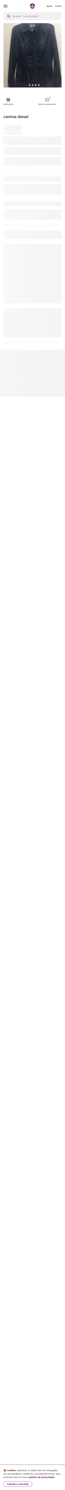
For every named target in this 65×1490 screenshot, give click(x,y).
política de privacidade (41, 1477)
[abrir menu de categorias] (5, 6)
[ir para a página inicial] (32, 7)
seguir (54, 255)
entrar (58, 6)
